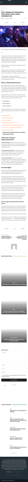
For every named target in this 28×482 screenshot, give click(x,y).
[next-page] (4, 345)
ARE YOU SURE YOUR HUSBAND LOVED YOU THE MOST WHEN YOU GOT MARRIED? (21, 238)
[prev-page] (2, 345)
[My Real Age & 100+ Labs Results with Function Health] (14, 328)
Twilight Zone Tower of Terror (10, 122)
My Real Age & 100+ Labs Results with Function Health (14, 340)
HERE (13, 218)
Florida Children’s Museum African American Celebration (18, 448)
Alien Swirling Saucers (8, 118)
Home (2, 8)
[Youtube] (21, 475)
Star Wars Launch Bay (8, 130)
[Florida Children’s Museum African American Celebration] (5, 447)
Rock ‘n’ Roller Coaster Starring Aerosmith (13, 125)
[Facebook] (7, 475)
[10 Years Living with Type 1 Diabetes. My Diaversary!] (5, 438)
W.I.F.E (6, 8)
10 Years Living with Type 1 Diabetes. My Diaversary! (16, 438)
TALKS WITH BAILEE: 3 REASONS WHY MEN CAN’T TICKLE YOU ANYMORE (6, 237)
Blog (14, 282)
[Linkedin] (14, 475)
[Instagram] (10, 475)
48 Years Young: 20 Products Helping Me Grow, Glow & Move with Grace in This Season (14, 312)
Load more (14, 453)
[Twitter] (17, 475)
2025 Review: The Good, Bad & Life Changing (14, 284)
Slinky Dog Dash (6, 115)
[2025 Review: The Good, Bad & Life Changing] (14, 272)
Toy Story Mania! (7, 120)
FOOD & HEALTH (13, 337)
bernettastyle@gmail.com (16, 471)
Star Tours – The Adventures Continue (12, 127)
